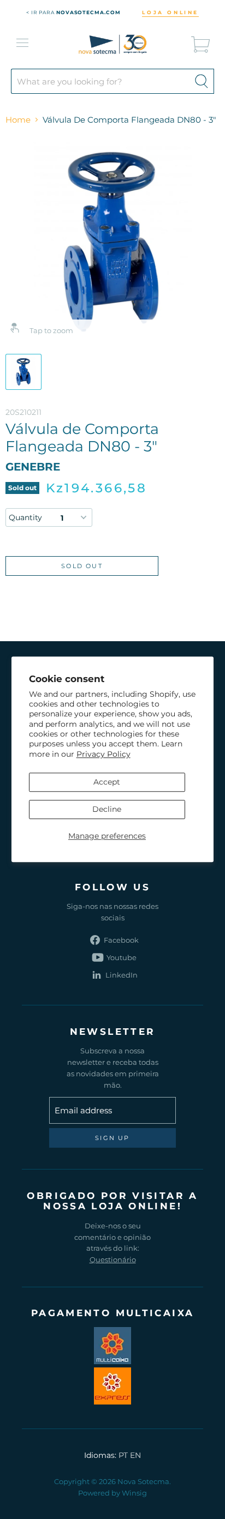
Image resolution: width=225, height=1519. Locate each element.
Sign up (112, 1138)
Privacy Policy (103, 754)
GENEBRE (32, 466)
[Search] (201, 81)
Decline (106, 809)
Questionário (113, 1259)
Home (18, 119)
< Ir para (73, 12)
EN (135, 1455)
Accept (106, 782)
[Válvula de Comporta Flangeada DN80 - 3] (23, 371)
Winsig (134, 1492)
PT (123, 1455)
